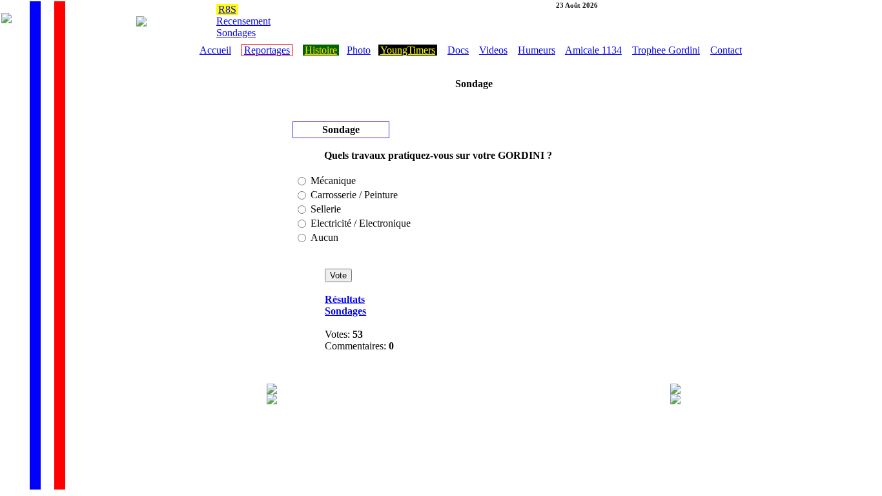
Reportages (267, 50)
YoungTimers (407, 50)
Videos (493, 50)
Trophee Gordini (666, 50)
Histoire (321, 50)
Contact (726, 50)
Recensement (243, 21)
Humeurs (536, 50)
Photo (359, 50)
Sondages (236, 32)
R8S (227, 9)
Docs (458, 50)
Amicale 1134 (593, 50)
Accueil (215, 50)
